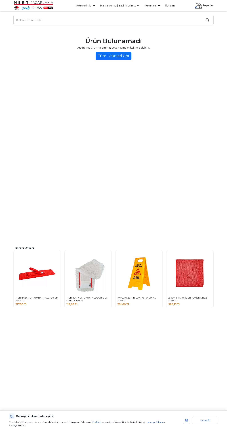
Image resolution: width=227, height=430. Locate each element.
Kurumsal (150, 5)
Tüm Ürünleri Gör (113, 56)
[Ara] (207, 20)
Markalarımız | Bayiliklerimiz (118, 5)
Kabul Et (205, 420)
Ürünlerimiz (84, 5)
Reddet (96, 422)
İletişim (170, 5)
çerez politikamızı (156, 422)
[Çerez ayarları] (186, 420)
